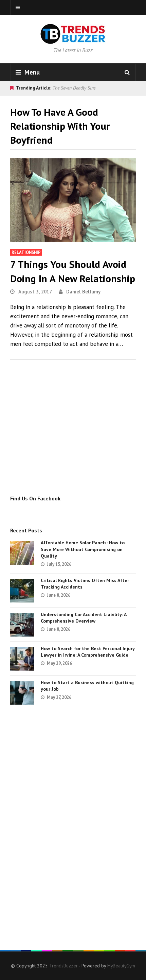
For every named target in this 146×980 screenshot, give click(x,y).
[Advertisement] (67, 434)
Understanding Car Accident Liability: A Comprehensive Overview (83, 617)
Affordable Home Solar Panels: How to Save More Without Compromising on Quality (83, 549)
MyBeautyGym (121, 966)
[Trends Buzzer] (73, 39)
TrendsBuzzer (63, 966)
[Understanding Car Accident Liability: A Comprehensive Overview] (22, 625)
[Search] (127, 72)
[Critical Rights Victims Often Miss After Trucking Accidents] (22, 591)
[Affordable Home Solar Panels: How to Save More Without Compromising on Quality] (22, 553)
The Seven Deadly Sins (74, 88)
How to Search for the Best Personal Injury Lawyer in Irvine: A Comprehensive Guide (87, 651)
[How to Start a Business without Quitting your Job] (22, 693)
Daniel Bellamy (83, 291)
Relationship (26, 252)
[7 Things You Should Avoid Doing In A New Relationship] (73, 200)
